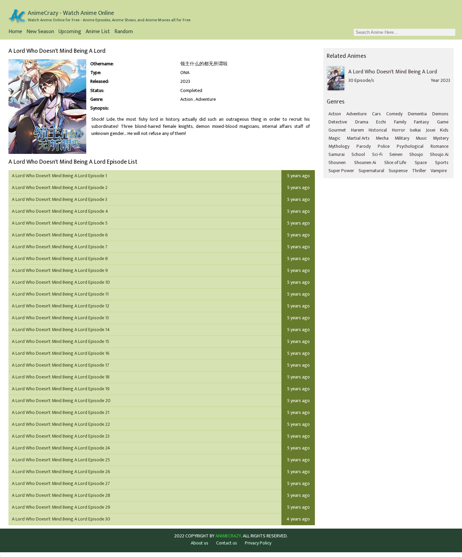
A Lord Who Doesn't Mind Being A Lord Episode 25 (61, 460)
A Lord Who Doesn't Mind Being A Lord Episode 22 (61, 424)
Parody (363, 146)
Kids (444, 130)
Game (442, 122)
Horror (398, 130)
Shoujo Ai (439, 154)
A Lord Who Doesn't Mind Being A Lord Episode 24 (61, 448)
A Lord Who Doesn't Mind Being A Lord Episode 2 (60, 187)
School (358, 154)
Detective (337, 122)
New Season (40, 32)
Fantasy (421, 122)
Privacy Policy (258, 543)
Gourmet (337, 130)
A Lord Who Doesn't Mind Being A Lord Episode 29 (61, 507)
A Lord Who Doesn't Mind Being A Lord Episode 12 (60, 306)
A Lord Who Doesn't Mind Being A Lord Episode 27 (61, 483)
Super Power (341, 171)
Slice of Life (395, 162)
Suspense (398, 171)
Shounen (337, 162)
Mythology (338, 146)
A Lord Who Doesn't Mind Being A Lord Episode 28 (61, 495)
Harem (357, 130)
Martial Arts (358, 138)
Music (421, 138)
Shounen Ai (365, 162)
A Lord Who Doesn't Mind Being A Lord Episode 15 (60, 341)
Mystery (440, 138)
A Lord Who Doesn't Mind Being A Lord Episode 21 (60, 412)
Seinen (395, 154)
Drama (361, 122)
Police (384, 146)
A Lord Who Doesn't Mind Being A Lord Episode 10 (61, 282)
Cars (376, 114)
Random (123, 32)
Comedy (394, 114)
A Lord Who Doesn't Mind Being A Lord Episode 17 (60, 365)
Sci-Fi (377, 154)
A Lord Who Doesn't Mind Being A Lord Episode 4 (60, 211)
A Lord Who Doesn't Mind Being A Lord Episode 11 (60, 294)
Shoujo (416, 154)
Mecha (382, 138)
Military (402, 138)
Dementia (417, 114)
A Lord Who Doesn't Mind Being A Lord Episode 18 (61, 377)
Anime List (98, 32)
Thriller (419, 171)
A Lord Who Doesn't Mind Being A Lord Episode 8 (60, 258)
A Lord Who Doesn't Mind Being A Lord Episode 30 (61, 519)
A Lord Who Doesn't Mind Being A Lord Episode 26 (61, 471)
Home (15, 32)
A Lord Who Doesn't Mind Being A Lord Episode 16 (61, 353)
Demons (440, 114)
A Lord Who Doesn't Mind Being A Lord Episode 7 (60, 247)
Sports (441, 162)
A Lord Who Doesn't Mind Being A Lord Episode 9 (60, 270)
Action (186, 99)
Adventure (205, 99)
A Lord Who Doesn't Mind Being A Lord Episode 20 (61, 400)
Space (421, 162)
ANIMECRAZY (228, 536)
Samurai (336, 154)
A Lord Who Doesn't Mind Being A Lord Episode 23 (61, 436)
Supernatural (371, 171)
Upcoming (70, 32)
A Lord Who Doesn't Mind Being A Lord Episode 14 (61, 329)
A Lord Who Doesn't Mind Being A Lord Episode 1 (59, 176)
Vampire (439, 171)
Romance (439, 146)
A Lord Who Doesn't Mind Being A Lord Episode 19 (61, 389)
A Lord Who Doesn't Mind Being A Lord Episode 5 (60, 223)
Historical (378, 130)
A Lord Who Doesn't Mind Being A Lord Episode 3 (59, 199)
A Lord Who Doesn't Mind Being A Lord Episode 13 (60, 318)
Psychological (410, 146)
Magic (334, 138)
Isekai (415, 130)
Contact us (226, 543)
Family (400, 122)
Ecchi (381, 122)
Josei (430, 130)
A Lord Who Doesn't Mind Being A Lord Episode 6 (60, 235)
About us (199, 543)
